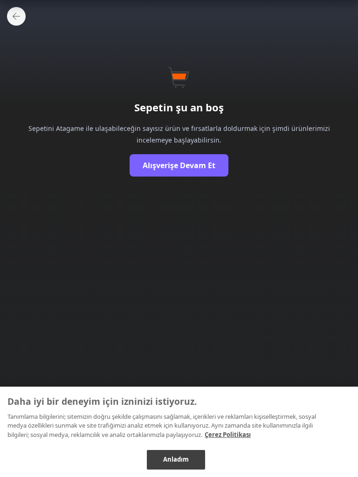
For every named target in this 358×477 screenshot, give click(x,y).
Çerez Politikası (228, 434)
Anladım (176, 459)
